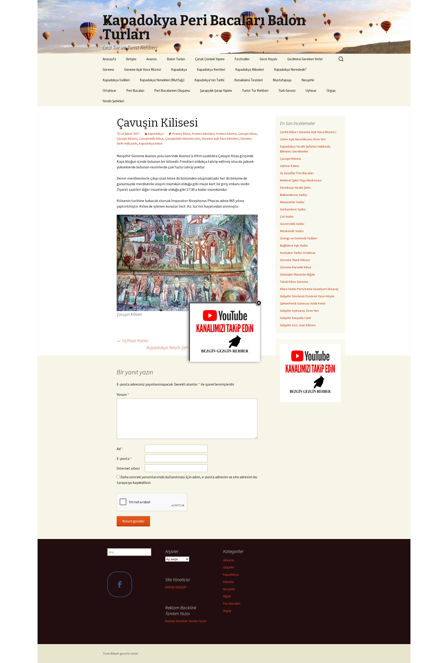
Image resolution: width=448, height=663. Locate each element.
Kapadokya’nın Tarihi (209, 80)
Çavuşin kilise (247, 133)
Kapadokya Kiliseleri (249, 69)
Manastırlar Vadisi (292, 202)
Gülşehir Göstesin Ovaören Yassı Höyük (307, 296)
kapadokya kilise (150, 143)
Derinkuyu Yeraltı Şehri (295, 187)
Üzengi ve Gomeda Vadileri (298, 238)
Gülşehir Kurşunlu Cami (295, 318)
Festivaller (242, 59)
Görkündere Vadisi (293, 209)
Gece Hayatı (268, 59)
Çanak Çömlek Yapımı (209, 59)
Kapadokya (179, 69)
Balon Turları (176, 59)
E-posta (124, 458)
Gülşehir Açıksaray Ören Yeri (299, 310)
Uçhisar (310, 90)
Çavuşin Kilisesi (290, 158)
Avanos (151, 59)
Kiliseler (228, 582)
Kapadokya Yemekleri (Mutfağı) (162, 80)
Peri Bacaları (135, 90)
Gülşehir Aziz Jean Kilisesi (298, 325)
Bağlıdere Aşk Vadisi (294, 245)
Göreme (108, 69)
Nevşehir (307, 80)
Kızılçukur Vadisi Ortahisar (298, 253)
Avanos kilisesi (226, 133)
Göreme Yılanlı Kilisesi (295, 260)
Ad (120, 448)
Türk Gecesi (286, 90)
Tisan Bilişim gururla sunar (120, 653)
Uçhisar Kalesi (132, 340)
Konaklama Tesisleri (248, 80)
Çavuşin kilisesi (127, 138)
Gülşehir (228, 567)
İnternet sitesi (128, 468)
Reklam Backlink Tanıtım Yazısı (185, 621)
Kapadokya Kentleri (211, 69)
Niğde (227, 596)
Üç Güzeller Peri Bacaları (297, 173)
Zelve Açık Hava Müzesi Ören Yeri (303, 139)
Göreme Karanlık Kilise (295, 267)
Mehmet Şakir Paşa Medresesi (301, 180)
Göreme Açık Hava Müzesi (142, 69)
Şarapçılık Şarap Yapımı (216, 90)
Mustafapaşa (282, 80)
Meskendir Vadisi (292, 231)
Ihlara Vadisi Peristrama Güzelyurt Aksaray (309, 289)
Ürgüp (331, 90)
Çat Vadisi (287, 216)
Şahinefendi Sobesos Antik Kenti (302, 303)
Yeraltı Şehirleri (113, 101)
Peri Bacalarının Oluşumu (172, 90)
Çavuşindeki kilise (151, 138)
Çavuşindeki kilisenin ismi (182, 138)
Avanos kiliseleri (203, 133)
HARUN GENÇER (175, 587)
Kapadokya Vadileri (116, 80)
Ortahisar (109, 90)
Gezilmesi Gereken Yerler (305, 59)
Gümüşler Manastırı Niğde (297, 274)
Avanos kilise (181, 133)
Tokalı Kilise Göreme (294, 282)
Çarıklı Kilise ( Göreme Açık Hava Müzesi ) (308, 132)
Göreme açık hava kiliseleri (220, 138)
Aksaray (228, 560)
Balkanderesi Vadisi (293, 195)
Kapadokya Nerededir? (290, 69)
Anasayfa (109, 59)
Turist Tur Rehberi (255, 90)
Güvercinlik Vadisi (292, 224)
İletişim (131, 59)
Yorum (123, 394)
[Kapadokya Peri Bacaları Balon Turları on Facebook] (119, 584)
